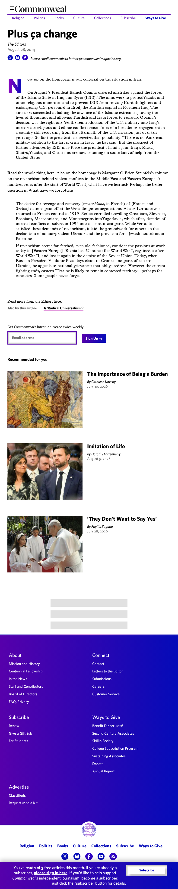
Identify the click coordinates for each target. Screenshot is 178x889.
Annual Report (103, 771)
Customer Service (106, 694)
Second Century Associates (113, 733)
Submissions (101, 679)
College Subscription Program (115, 748)
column (161, 172)
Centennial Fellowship (26, 671)
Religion (18, 18)
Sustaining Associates (109, 756)
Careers (98, 686)
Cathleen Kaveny (103, 381)
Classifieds (17, 795)
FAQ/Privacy (19, 701)
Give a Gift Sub (20, 733)
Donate (97, 764)
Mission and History (24, 664)
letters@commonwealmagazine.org (95, 58)
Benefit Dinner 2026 (107, 726)
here (50, 172)
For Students (18, 741)
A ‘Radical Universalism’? (63, 308)
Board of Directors (23, 694)
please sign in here (50, 872)
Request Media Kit (23, 803)
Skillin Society (103, 741)
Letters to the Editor (107, 671)
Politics (39, 18)
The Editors (16, 44)
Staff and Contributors (26, 686)
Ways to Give (155, 18)
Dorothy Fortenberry (106, 454)
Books (59, 18)
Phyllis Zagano (102, 526)
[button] (10, 59)
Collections (102, 18)
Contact (98, 664)
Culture (79, 18)
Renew (14, 726)
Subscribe (128, 18)
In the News (18, 679)
